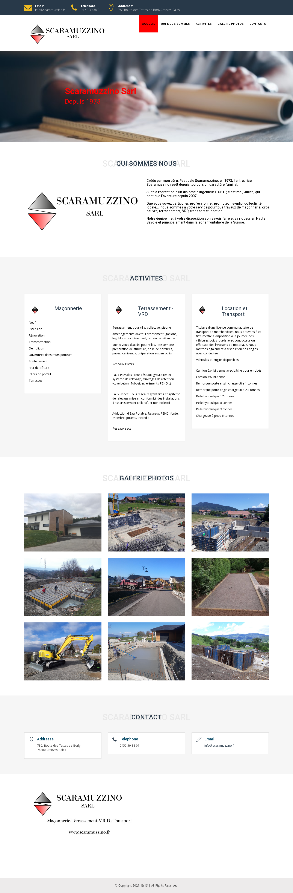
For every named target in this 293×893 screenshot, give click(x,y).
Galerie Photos (230, 23)
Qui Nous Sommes (175, 23)
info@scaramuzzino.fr (50, 10)
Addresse (45, 739)
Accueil (148, 23)
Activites (204, 23)
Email (209, 739)
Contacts (257, 23)
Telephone (129, 739)
